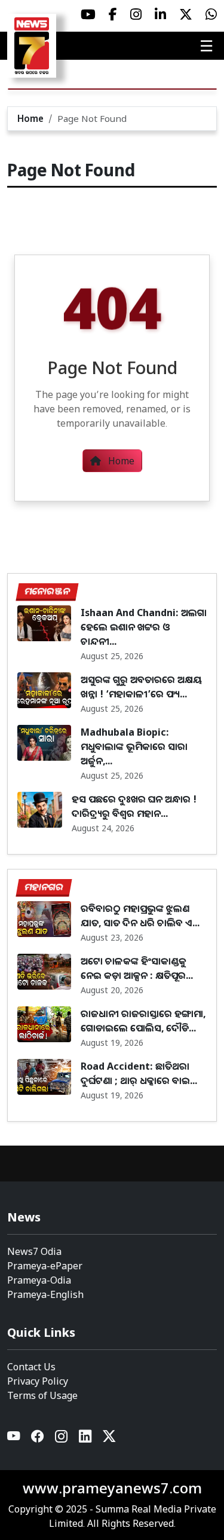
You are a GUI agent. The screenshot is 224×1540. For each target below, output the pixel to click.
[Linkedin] (86, 1438)
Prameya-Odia (39, 1280)
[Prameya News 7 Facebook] (113, 14)
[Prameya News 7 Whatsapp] (211, 14)
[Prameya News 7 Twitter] (186, 14)
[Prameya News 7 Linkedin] (160, 14)
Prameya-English (45, 1294)
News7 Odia (34, 1251)
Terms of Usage (42, 1395)
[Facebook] (38, 1438)
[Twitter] (109, 1438)
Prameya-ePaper (44, 1265)
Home (30, 118)
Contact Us (31, 1366)
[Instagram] (62, 1438)
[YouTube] (14, 1438)
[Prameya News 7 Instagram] (136, 14)
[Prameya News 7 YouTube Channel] (88, 14)
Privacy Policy (37, 1381)
